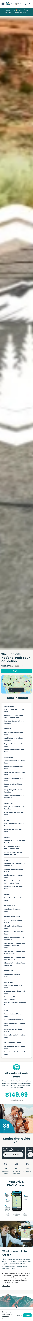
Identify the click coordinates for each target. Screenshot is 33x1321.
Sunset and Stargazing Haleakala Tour (13, 853)
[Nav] (3, 4)
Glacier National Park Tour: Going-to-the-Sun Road (14, 945)
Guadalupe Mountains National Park (13, 998)
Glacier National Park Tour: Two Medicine (14, 958)
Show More (6, 1286)
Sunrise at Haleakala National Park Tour (12, 847)
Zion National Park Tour (13, 1020)
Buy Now (16, 671)
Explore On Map (16, 690)
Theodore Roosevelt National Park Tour (12, 882)
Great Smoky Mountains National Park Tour (13, 716)
